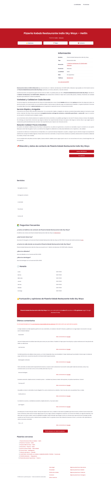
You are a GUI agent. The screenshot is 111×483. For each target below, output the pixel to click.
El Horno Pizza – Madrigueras (27, 450)
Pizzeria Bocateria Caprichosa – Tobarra (30, 458)
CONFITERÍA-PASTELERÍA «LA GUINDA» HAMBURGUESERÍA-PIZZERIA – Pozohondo (40, 454)
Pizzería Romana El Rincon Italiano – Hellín (30, 441)
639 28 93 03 (57, 233)
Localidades (77, 4)
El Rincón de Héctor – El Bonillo (27, 452)
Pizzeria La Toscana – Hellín (27, 443)
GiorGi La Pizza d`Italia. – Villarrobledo (29, 448)
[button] (92, 5)
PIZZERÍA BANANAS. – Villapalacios (28, 456)
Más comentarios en (63, 336)
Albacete (61, 38)
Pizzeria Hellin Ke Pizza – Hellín (27, 444)
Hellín (56, 38)
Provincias (86, 4)
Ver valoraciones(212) (63, 82)
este (82, 240)
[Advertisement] (55, 19)
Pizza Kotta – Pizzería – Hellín (27, 446)
